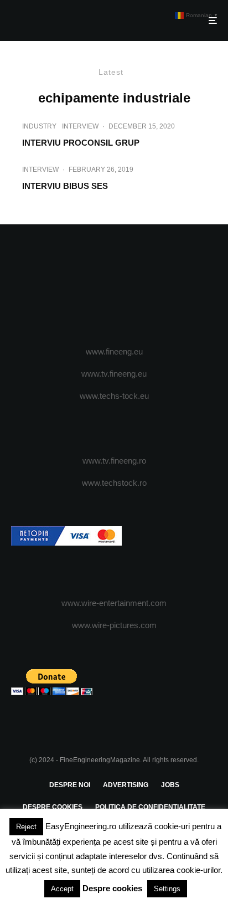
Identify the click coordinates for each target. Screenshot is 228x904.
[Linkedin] (157, 285)
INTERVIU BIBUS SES (65, 186)
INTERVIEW (80, 126)
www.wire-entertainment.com (114, 603)
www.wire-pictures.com (114, 625)
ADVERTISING (125, 785)
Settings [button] (167, 889)
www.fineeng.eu (114, 351)
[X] (92, 285)
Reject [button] (26, 827)
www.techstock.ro (114, 482)
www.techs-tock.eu (114, 395)
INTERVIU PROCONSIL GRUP (80, 142)
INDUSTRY (39, 126)
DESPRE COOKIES (52, 807)
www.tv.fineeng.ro (114, 460)
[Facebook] (71, 285)
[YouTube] (136, 285)
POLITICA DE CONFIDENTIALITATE (150, 807)
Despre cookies (112, 888)
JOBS (170, 785)
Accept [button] (62, 889)
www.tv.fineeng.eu (114, 373)
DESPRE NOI (69, 785)
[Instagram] (114, 285)
